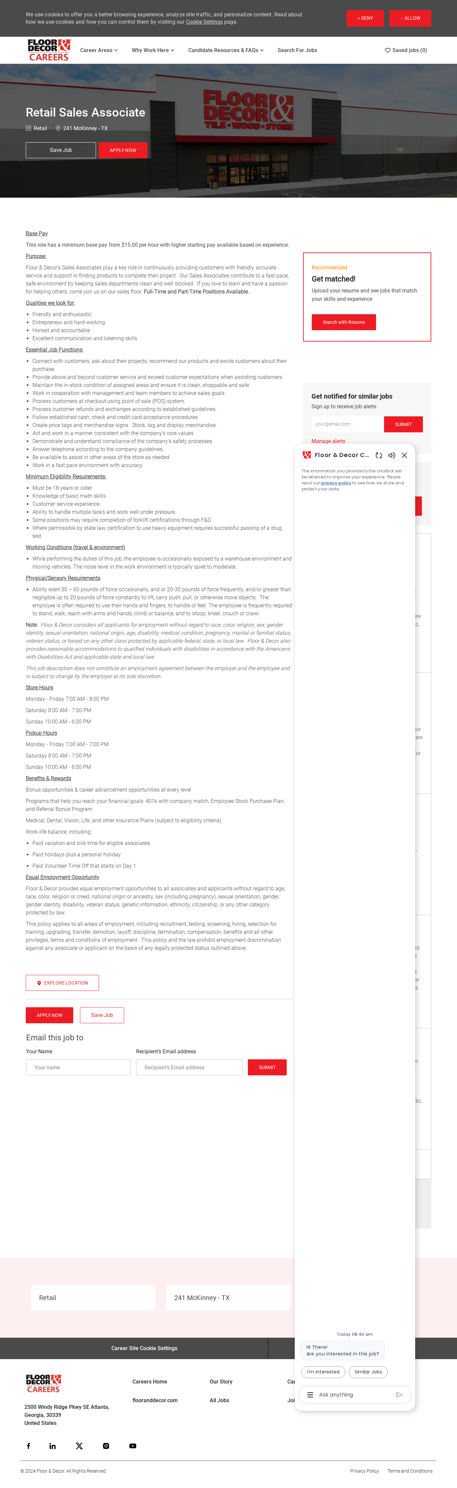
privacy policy (336, 483)
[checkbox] (61, 150)
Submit (267, 1067)
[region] (355, 924)
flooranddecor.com (155, 1400)
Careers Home (149, 1381)
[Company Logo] (50, 50)
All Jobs (219, 1400)
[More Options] (310, 1395)
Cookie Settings (204, 22)
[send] (399, 1395)
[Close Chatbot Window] (404, 455)
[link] (328, 441)
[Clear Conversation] (379, 455)
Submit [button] (403, 424)
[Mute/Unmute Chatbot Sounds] (392, 455)
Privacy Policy (364, 1471)
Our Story (221, 1381)
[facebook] (28, 1446)
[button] (123, 150)
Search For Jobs (297, 50)
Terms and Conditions (410, 1471)
